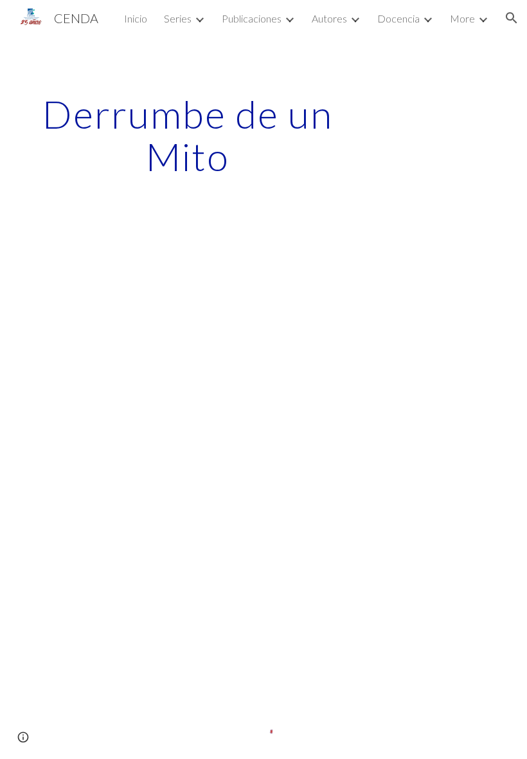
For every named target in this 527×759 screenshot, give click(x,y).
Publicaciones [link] (251, 18)
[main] (188, 135)
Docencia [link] (398, 18)
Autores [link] (329, 18)
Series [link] (178, 18)
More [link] (462, 18)
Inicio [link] (135, 18)
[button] (511, 18)
